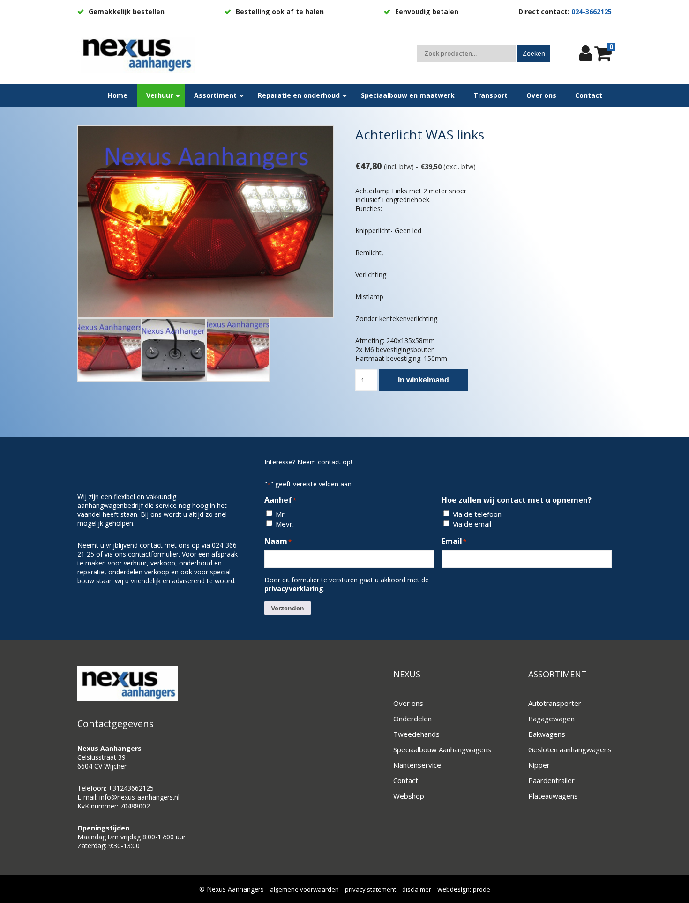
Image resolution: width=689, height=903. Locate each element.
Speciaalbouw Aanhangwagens (442, 749)
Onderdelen (412, 718)
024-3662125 (591, 11)
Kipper (539, 765)
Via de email (472, 524)
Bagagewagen (551, 718)
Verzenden (287, 608)
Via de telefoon (477, 514)
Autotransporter (554, 703)
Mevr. (285, 524)
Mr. (281, 514)
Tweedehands (416, 734)
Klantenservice (417, 765)
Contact (405, 780)
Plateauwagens (553, 795)
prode (481, 889)
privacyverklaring (293, 588)
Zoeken (534, 53)
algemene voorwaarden (304, 889)
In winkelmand (423, 380)
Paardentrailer (551, 780)
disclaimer (416, 889)
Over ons (408, 703)
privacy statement (370, 889)
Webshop (408, 795)
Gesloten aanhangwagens (570, 749)
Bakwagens (546, 734)
